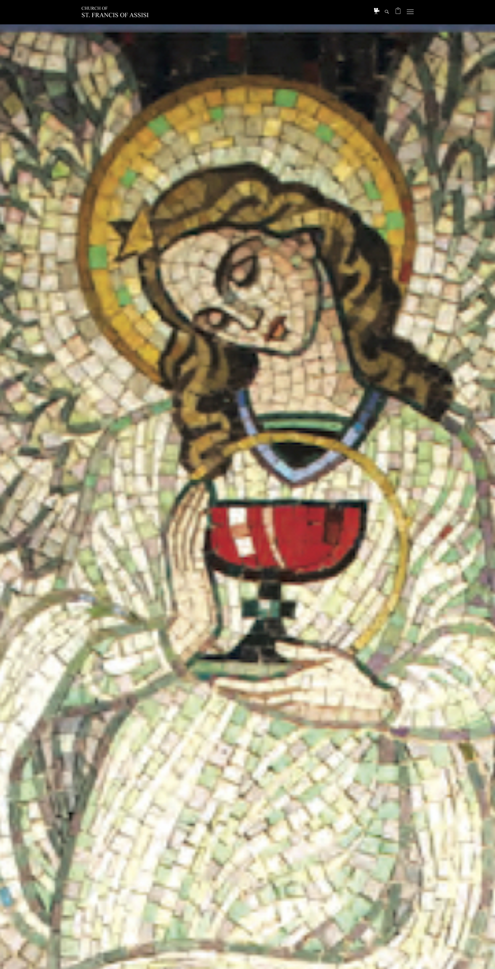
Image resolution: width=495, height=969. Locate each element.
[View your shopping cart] (398, 12)
